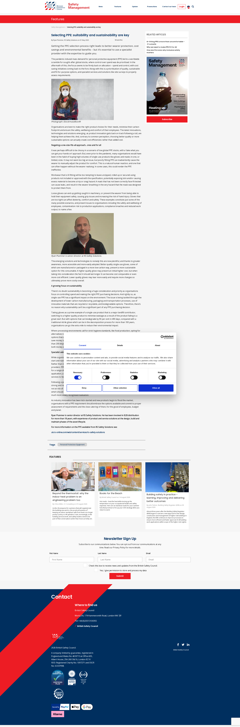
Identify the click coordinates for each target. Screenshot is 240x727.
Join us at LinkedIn (188, 645)
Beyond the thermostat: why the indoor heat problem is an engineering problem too (70, 497)
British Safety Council (87, 626)
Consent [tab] (82, 345)
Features (117, 6)
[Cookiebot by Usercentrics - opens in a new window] (163, 337)
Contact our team (169, 6)
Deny (84, 388)
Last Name (102, 553)
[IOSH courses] (83, 684)
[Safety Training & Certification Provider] (55, 6)
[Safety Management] (79, 6)
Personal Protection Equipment (72, 444)
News (101, 6)
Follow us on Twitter (183, 645)
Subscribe (167, 119)
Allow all (156, 388)
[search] (193, 6)
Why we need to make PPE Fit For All (162, 47)
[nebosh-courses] (72, 684)
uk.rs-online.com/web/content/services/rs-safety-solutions (78, 432)
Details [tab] (120, 345)
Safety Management (58, 27)
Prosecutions (152, 6)
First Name (53, 553)
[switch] (106, 378)
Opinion (135, 6)
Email (148, 553)
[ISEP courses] (58, 700)
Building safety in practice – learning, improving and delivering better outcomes (165, 498)
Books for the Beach (111, 493)
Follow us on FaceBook (178, 645)
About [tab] (157, 345)
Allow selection (120, 388)
